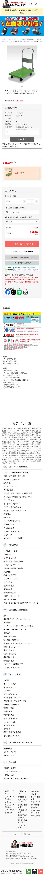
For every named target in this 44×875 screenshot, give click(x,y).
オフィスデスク (10, 684)
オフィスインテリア (11, 725)
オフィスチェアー (11, 687)
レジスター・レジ (11, 551)
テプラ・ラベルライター (13, 507)
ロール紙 (7, 554)
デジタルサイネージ (11, 565)
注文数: (8, 201)
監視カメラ (8, 589)
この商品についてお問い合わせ (22, 252)
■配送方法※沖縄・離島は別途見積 (18, 217)
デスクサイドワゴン (11, 698)
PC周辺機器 (8, 490)
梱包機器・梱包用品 (11, 640)
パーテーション (10, 722)
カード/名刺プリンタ (12, 521)
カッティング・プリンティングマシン (18, 626)
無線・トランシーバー (12, 647)
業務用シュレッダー (11, 479)
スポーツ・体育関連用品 (13, 664)
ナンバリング (9, 524)
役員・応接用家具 (11, 718)
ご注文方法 (22, 797)
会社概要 (34, 808)
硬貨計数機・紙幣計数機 (13, 561)
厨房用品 (7, 572)
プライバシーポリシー (11, 834)
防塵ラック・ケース (11, 596)
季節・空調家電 (10, 654)
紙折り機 (7, 483)
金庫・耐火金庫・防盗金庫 (14, 476)
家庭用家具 (8, 748)
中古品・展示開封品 (11, 772)
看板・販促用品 (10, 575)
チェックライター (11, 486)
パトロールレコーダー (12, 531)
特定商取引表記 (26, 834)
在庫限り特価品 (10, 768)
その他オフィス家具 (11, 736)
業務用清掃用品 (10, 593)
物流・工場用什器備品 (12, 732)
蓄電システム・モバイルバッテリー (18, 643)
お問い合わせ (35, 816)
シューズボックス (11, 694)
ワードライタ (9, 500)
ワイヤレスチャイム (11, 579)
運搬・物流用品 (10, 636)
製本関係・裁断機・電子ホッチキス (18, 497)
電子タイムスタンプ (11, 504)
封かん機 (7, 518)
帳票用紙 (7, 514)
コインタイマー (10, 582)
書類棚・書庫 (9, 708)
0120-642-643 (11, 871)
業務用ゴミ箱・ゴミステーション (17, 619)
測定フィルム (9, 650)
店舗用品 (8, 802)
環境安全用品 (9, 661)
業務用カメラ (9, 657)
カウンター (8, 729)
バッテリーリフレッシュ (13, 668)
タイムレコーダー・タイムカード (17, 472)
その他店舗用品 (10, 599)
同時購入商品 (9, 775)
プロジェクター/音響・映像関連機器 (18, 493)
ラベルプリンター (11, 558)
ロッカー (7, 691)
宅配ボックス (9, 755)
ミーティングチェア (11, 705)
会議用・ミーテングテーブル (15, 701)
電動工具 (7, 633)
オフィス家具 (9, 810)
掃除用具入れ (9, 715)
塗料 (5, 616)
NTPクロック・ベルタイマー (15, 511)
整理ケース (8, 711)
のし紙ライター (10, 528)
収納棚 (6, 680)
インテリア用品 (10, 752)
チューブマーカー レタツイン (16, 629)
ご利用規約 (35, 805)
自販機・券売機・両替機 (13, 568)
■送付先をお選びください (15, 208)
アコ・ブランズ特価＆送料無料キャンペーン (21, 603)
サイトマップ (35, 802)
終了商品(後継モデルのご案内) (16, 779)
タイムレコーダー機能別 (13, 538)
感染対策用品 (9, 586)
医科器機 (7, 623)
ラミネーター (9, 535)
